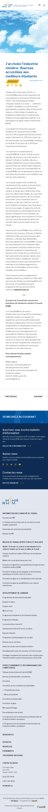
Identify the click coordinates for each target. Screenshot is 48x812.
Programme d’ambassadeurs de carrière (18, 637)
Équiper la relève (9, 602)
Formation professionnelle (12, 699)
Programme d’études (10, 620)
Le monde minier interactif (12, 624)
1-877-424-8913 (9, 781)
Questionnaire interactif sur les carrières (17, 629)
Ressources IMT (8, 534)
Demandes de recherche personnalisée (17, 529)
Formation (6, 681)
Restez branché (11, 483)
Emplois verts (7, 606)
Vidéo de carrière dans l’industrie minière (18, 646)
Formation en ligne (9, 703)
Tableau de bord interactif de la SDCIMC (17, 672)
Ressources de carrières (11, 642)
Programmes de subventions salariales (17, 597)
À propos (7, 742)
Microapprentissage (10, 708)
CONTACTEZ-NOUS (10, 763)
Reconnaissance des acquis (13, 712)
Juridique (14, 801)
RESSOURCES (8, 735)
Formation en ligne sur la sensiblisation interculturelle (22, 579)
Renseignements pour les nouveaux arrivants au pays (22, 651)
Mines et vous (8, 611)
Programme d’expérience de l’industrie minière (20, 615)
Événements (8, 751)
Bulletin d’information (14, 446)
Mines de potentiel (11, 694)
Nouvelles (7, 747)
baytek (34, 801)
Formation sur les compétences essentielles (18, 686)
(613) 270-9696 (8, 777)
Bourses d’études (9, 633)
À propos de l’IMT (9, 518)
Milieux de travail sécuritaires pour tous (17, 560)
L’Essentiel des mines (12, 690)
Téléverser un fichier (13, 755)
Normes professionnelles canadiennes (16, 677)
